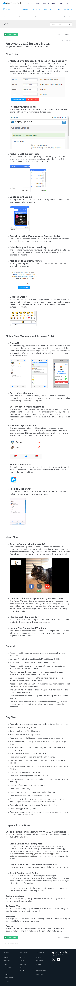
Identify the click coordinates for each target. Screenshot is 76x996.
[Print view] (69, 17)
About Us (38, 957)
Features (30, 3)
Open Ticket (23, 971)
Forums (22, 967)
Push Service (7, 967)
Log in (59, 3)
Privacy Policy (39, 974)
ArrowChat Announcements (23, 17)
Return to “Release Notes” (11, 943)
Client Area (23, 964)
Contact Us (38, 964)
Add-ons (46, 3)
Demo (38, 3)
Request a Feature (9, 977)
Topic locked (12, 34)
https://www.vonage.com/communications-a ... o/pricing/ (43, 608)
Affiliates (6, 974)
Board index (7, 17)
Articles (22, 961)
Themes (6, 971)
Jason (60, 41)
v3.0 (6, 24)
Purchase (6, 981)
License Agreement (41, 971)
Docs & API (22, 957)
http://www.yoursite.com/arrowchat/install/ (28, 878)
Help (53, 3)
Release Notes (39, 17)
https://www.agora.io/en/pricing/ (37, 554)
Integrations (7, 961)
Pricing (68, 3)
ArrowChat (12, 3)
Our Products (39, 961)
